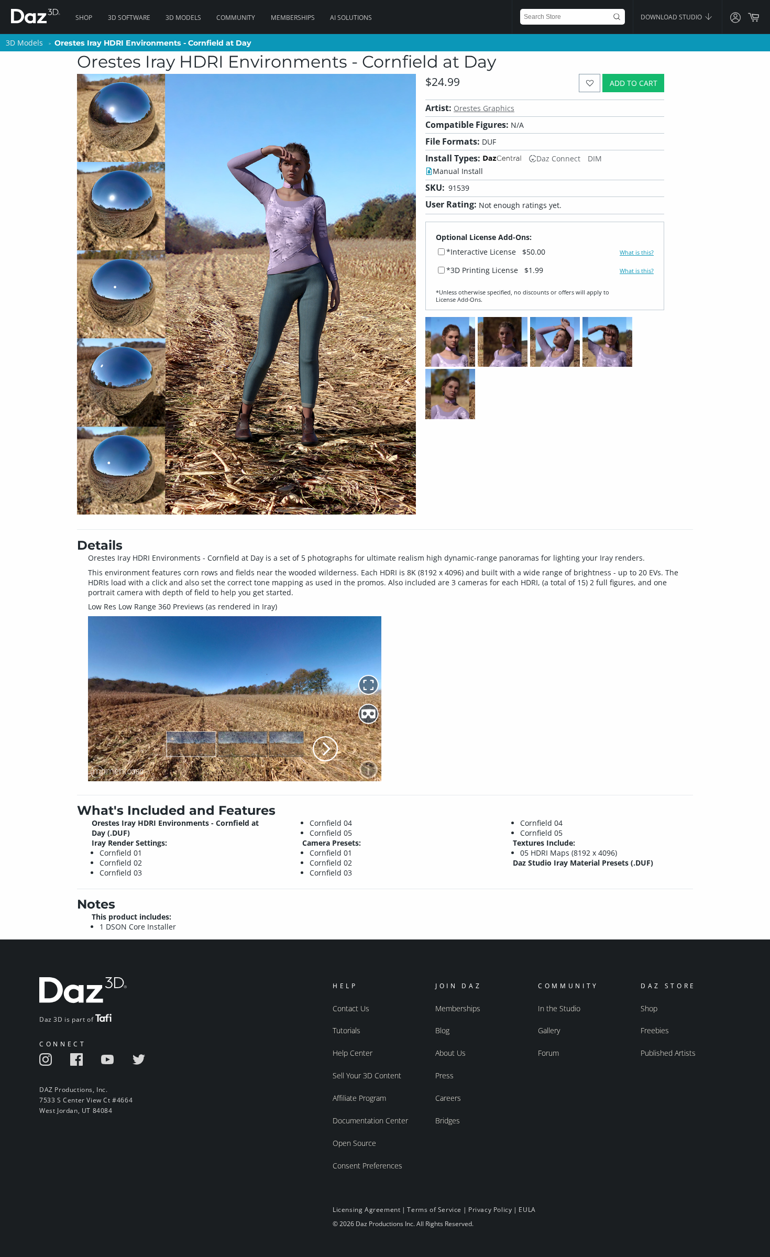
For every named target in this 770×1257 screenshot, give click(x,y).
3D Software (129, 17)
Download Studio (672, 17)
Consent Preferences (367, 1166)
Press (444, 1075)
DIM (595, 158)
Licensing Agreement (366, 1209)
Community (235, 17)
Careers (448, 1098)
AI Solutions (351, 17)
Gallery (549, 1030)
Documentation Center (370, 1120)
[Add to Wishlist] (589, 83)
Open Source (354, 1143)
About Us (450, 1053)
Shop (83, 17)
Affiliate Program (359, 1098)
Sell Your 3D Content (367, 1075)
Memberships (293, 17)
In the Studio (559, 1008)
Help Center (352, 1053)
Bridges (447, 1120)
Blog (442, 1030)
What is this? (637, 252)
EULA (527, 1209)
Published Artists (668, 1053)
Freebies (655, 1030)
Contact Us (351, 1008)
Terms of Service (434, 1209)
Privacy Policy (490, 1209)
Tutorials (346, 1030)
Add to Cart (633, 83)
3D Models (183, 17)
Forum (548, 1053)
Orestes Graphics (484, 108)
